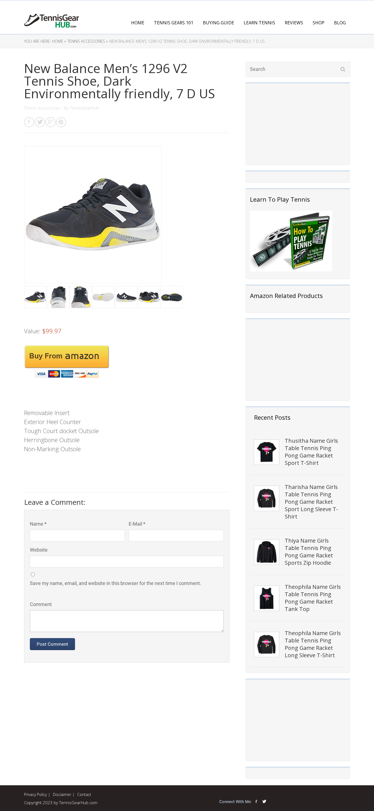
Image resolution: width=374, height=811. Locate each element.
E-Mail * (137, 524)
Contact (84, 794)
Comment (41, 604)
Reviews (294, 23)
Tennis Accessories (42, 108)
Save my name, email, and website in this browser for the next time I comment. (115, 583)
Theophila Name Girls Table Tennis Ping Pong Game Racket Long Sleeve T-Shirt (313, 644)
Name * (38, 524)
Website (39, 550)
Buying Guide (218, 23)
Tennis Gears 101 (173, 23)
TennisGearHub (84, 108)
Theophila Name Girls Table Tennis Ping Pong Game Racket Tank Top (313, 598)
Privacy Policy (35, 794)
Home (137, 23)
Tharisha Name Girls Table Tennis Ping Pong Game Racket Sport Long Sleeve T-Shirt (311, 501)
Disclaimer (62, 794)
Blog (340, 23)
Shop (318, 23)
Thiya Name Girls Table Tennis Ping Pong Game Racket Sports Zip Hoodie (309, 551)
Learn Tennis (259, 23)
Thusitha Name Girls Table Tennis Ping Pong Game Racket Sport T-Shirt (311, 452)
